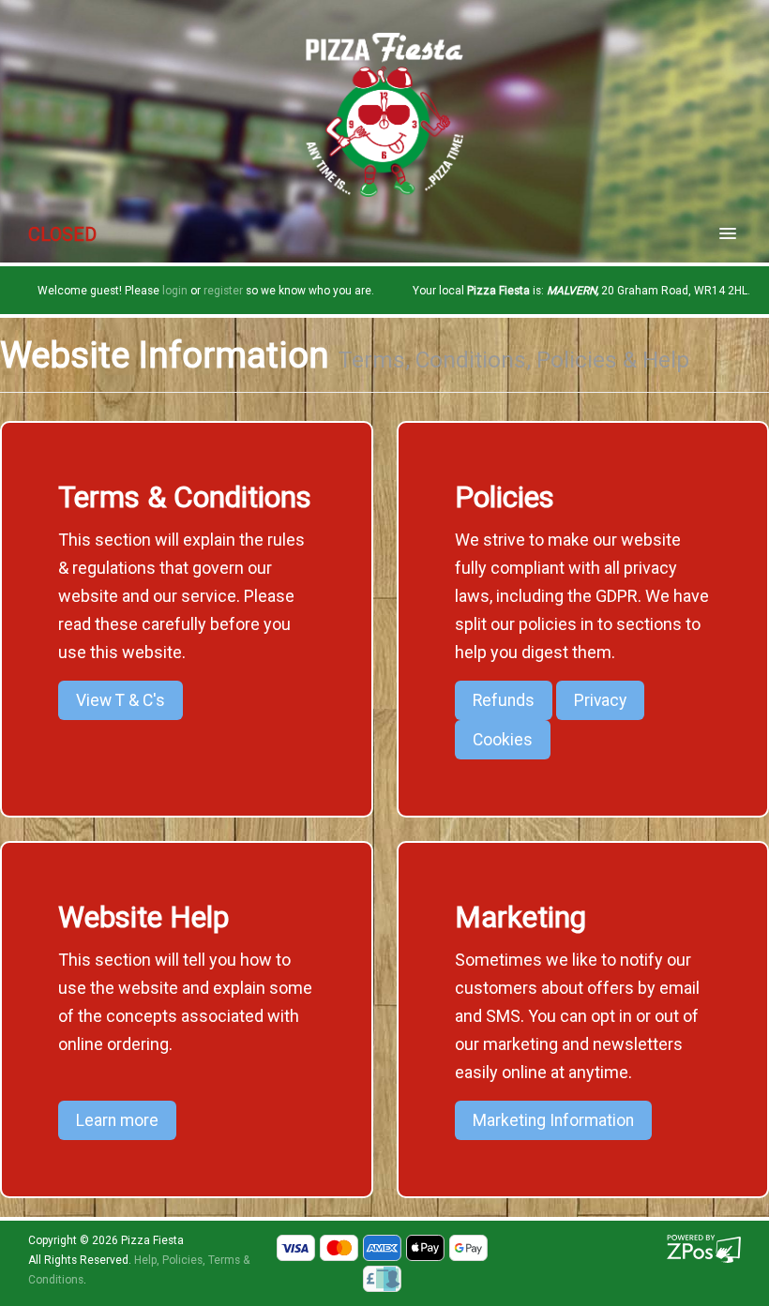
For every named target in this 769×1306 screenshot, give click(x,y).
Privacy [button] (600, 700)
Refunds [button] (504, 700)
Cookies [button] (503, 739)
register (223, 290)
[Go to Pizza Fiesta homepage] (384, 113)
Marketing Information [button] (553, 1120)
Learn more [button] (117, 1120)
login (175, 290)
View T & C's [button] (120, 700)
